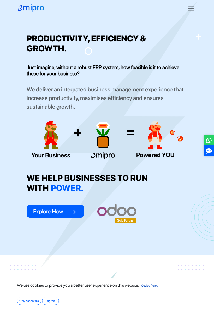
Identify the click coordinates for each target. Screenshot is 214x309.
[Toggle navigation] (191, 8)
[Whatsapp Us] (209, 141)
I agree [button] (50, 301)
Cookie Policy (149, 286)
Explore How (48, 211)
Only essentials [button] (29, 301)
